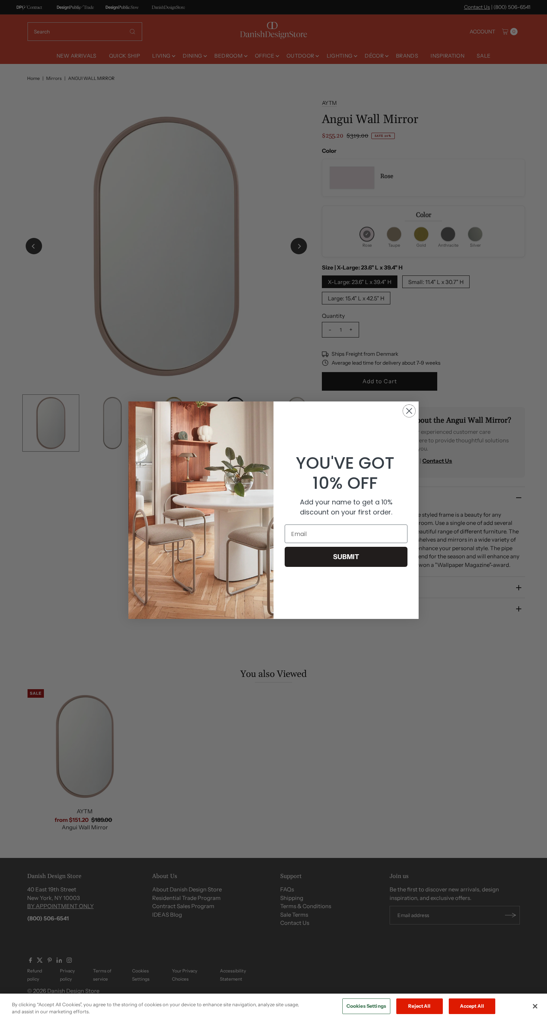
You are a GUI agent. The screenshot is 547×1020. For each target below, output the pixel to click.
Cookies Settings (366, 1006)
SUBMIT (346, 557)
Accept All (472, 1006)
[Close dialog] (409, 410)
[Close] (535, 1006)
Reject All (419, 1006)
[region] (273, 1007)
